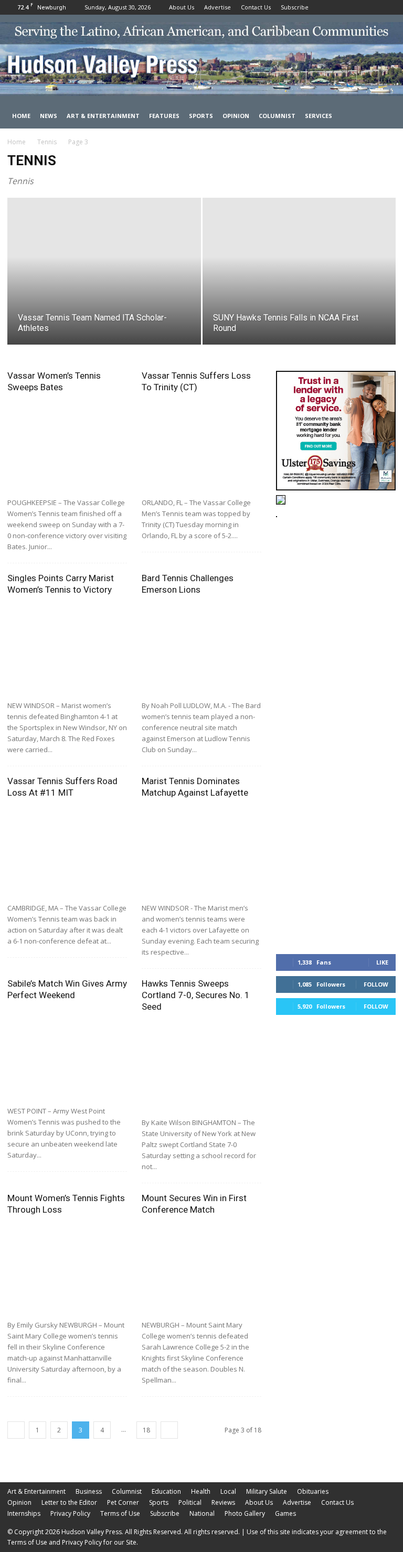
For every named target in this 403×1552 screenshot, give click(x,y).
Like (382, 962)
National (202, 1513)
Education (166, 1491)
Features (164, 116)
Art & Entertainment (103, 116)
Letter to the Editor (69, 1502)
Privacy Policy (70, 1513)
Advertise (217, 7)
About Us (181, 7)
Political (190, 1502)
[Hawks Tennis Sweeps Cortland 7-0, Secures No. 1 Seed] (201, 1066)
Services (318, 116)
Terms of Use (120, 1513)
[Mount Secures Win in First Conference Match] (201, 1269)
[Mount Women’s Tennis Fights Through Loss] (67, 1269)
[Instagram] (370, 7)
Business (89, 1491)
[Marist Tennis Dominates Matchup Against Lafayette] (201, 852)
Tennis (47, 141)
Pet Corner (123, 1502)
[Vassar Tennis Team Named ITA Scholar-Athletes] (104, 281)
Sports (201, 116)
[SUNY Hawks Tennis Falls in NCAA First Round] (299, 281)
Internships (23, 1513)
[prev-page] (16, 1430)
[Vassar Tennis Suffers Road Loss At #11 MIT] (67, 852)
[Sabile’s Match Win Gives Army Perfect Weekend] (67, 1054)
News (48, 116)
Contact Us (256, 7)
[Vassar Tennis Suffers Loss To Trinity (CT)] (201, 446)
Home (21, 116)
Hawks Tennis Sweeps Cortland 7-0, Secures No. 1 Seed (196, 995)
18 (146, 1430)
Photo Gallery (245, 1513)
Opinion (235, 116)
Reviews (223, 1502)
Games (285, 1513)
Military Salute (266, 1491)
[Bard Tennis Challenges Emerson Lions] (201, 649)
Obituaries (312, 1491)
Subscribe (295, 7)
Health (200, 1491)
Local (228, 1491)
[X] (388, 7)
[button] (383, 116)
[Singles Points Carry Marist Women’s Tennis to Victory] (67, 649)
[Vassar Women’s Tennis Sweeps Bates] (67, 446)
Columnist (277, 116)
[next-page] (169, 1430)
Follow (376, 984)
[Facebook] (353, 7)
